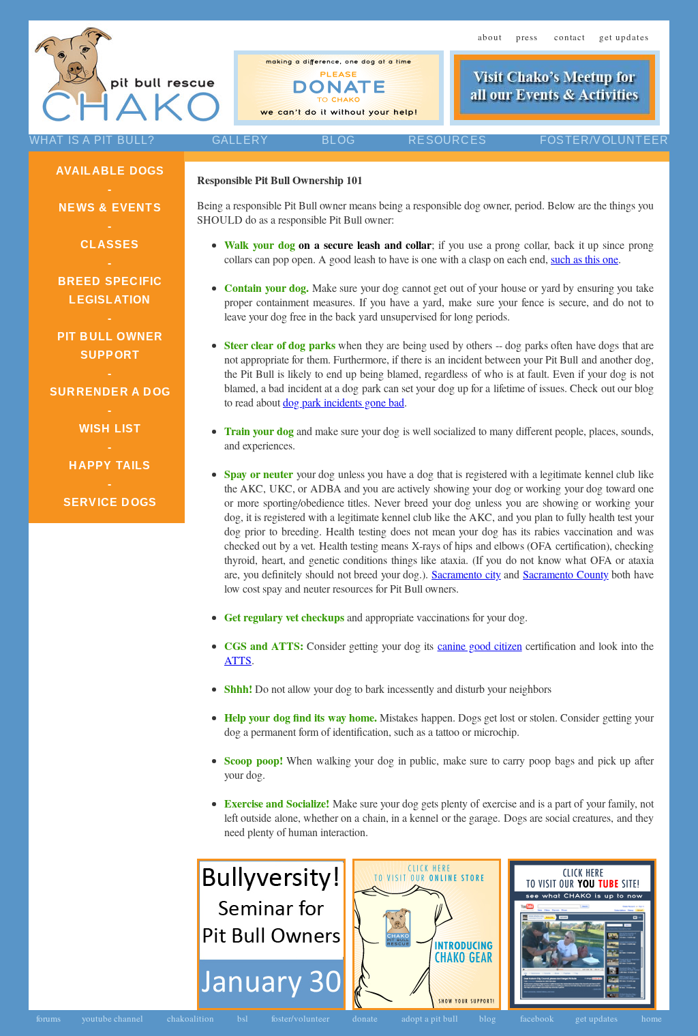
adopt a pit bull (429, 1018)
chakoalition (190, 1018)
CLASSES (109, 244)
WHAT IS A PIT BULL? (92, 140)
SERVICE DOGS (110, 502)
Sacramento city (466, 574)
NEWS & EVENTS (110, 207)
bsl (241, 1018)
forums (48, 1018)
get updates (624, 37)
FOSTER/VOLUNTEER (604, 140)
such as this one (584, 259)
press (527, 37)
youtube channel (112, 1018)
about (490, 37)
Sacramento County (566, 574)
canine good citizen (480, 645)
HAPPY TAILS (110, 465)
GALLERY (240, 140)
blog (487, 1018)
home (651, 1018)
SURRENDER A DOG (110, 392)
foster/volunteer (299, 1018)
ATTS (238, 660)
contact (570, 37)
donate (364, 1018)
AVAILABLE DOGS (110, 171)
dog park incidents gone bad (343, 402)
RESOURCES (447, 140)
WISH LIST (110, 428)
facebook (537, 1018)
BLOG (338, 140)
